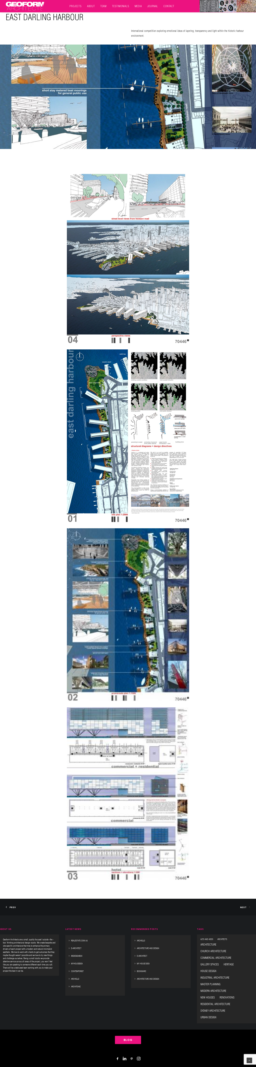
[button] (128, 257)
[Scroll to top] (249, 1060)
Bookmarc (141, 971)
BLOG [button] (128, 1040)
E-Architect (76, 948)
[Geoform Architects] (25, 6)
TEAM (103, 6)
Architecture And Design (148, 948)
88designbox (76, 956)
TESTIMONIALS (120, 6)
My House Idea (143, 963)
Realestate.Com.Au (79, 940)
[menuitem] (75, 6)
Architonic (76, 986)
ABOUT (91, 6)
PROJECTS (75, 6)
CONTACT (168, 6)
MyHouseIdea (77, 963)
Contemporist (77, 971)
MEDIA (138, 6)
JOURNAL (152, 6)
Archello (75, 979)
